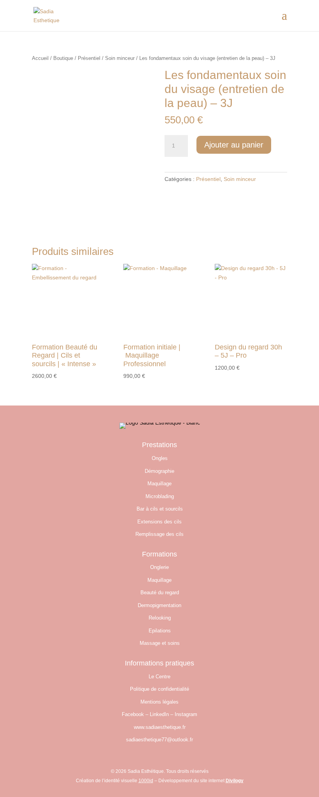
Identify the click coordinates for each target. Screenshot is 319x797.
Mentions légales (159, 702)
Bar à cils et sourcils (160, 509)
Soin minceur (120, 58)
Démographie (159, 471)
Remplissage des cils (159, 534)
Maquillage (159, 483)
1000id (145, 780)
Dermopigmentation (159, 605)
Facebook (133, 714)
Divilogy (235, 780)
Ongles (160, 458)
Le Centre (159, 676)
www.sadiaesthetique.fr (160, 727)
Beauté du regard (159, 592)
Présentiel (89, 58)
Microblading (159, 496)
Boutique (63, 58)
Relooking (160, 618)
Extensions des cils (159, 522)
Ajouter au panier (233, 144)
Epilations (160, 631)
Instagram (186, 714)
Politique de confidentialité (159, 689)
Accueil (40, 58)
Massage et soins (160, 643)
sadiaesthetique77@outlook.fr (159, 740)
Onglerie (159, 567)
